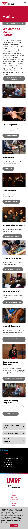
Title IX (14, 503)
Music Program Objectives (9, 440)
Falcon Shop (14, 497)
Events (14, 493)
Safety (14, 505)
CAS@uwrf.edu (8, 464)
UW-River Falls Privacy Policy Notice (11, 520)
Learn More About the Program (14, 378)
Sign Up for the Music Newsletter (14, 78)
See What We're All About (12, 236)
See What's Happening (11, 201)
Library (14, 495)
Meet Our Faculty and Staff (13, 302)
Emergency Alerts (14, 499)
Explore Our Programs (11, 135)
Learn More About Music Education (12, 339)
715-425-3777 (7, 467)
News (14, 490)
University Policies (14, 501)
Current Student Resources (13, 269)
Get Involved (8, 168)
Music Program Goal (11, 433)
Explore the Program (11, 413)
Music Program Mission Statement (12, 426)
